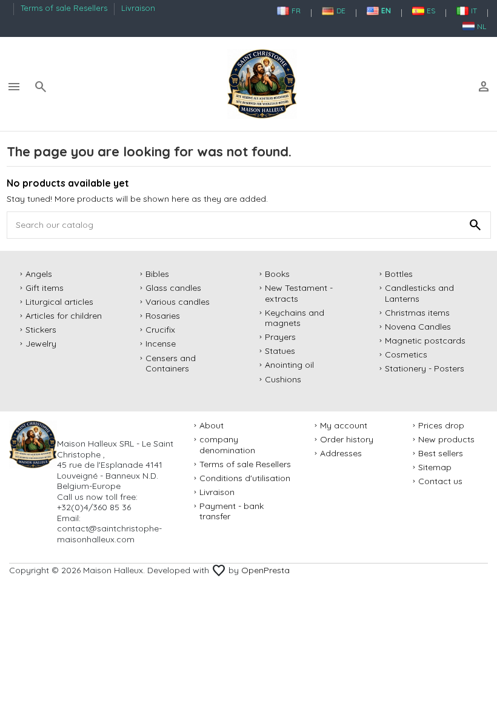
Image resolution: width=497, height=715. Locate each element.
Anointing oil (289, 365)
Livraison (138, 8)
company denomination (227, 445)
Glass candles (173, 288)
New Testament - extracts (299, 293)
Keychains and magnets (294, 318)
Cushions (283, 379)
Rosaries (162, 316)
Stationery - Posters (424, 369)
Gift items (44, 288)
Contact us (440, 481)
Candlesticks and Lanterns (419, 293)
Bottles (399, 274)
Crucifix (160, 330)
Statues (280, 351)
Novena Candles (418, 327)
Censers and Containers (170, 363)
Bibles (157, 274)
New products (446, 439)
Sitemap (435, 467)
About (211, 426)
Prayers (280, 337)
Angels (38, 274)
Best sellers (440, 453)
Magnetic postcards (425, 341)
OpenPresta (265, 570)
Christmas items (417, 313)
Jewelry (40, 344)
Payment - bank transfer (231, 511)
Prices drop (441, 426)
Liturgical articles (59, 302)
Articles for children (63, 316)
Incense (160, 344)
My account (343, 426)
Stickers (40, 330)
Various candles (177, 302)
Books (277, 274)
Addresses (341, 453)
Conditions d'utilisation (244, 478)
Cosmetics (406, 355)
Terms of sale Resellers (65, 8)
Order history (346, 439)
